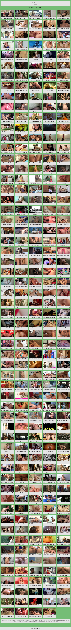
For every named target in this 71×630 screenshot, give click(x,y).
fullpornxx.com (37, 628)
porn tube (35, 4)
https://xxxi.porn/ (35, 2)
